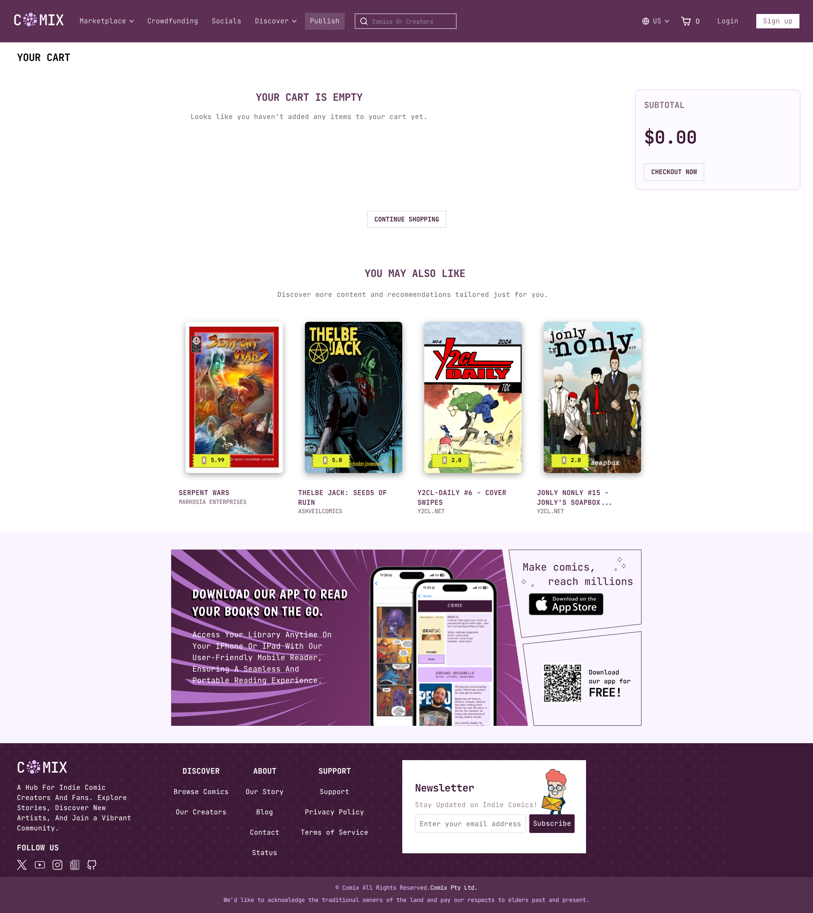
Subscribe (552, 823)
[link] (234, 397)
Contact (264, 832)
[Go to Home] (39, 20)
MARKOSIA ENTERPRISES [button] (212, 502)
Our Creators (201, 812)
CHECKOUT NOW (674, 172)
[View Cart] (686, 21)
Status (264, 852)
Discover (272, 21)
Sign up (778, 21)
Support (334, 791)
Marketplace (103, 21)
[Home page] (39, 24)
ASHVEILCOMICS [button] (320, 511)
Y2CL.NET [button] (431, 511)
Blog (264, 812)
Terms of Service (334, 832)
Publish (325, 21)
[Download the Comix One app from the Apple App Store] (585, 600)
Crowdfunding (172, 21)
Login (727, 21)
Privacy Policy (334, 812)
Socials (226, 21)
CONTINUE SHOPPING (406, 219)
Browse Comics (201, 791)
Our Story (265, 791)
